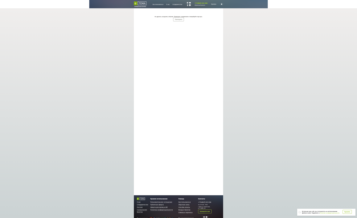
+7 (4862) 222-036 (201, 3)
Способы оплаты (184, 207)
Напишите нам (205, 211)
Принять (347, 212)
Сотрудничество (177, 4)
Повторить (178, 19)
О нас (168, 4)
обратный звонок (200, 5)
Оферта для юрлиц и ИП (159, 207)
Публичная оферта (157, 205)
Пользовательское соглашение (161, 202)
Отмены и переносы (185, 212)
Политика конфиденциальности (161, 210)
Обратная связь (183, 205)
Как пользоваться (158, 4)
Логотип (140, 207)
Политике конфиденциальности (329, 213)
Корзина (213, 4)
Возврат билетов (184, 210)
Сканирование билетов (142, 211)
